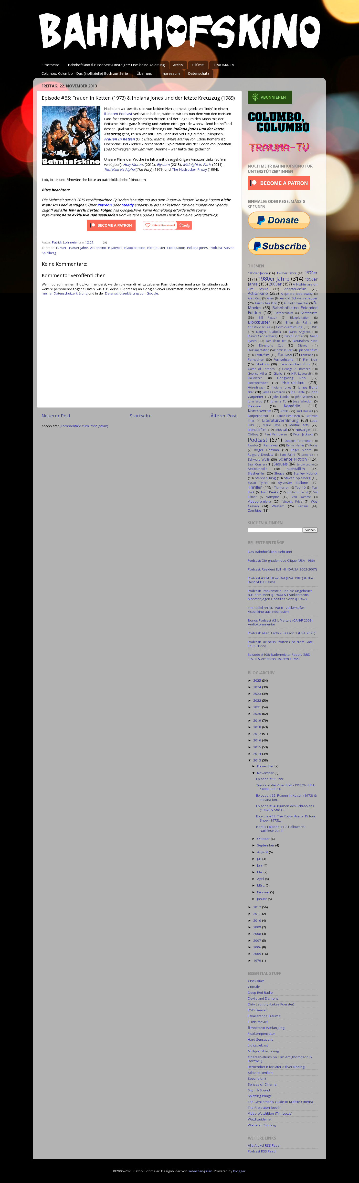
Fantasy (285, 354)
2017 (257, 733)
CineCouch (256, 981)
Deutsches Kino (305, 340)
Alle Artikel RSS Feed (263, 1145)
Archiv (178, 64)
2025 (257, 680)
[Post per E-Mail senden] (104, 242)
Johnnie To (278, 401)
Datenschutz (198, 73)
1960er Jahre (286, 273)
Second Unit (257, 1078)
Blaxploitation (134, 247)
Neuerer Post (56, 415)
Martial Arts (299, 425)
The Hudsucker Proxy (189, 169)
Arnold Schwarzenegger (298, 298)
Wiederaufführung (262, 1125)
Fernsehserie (284, 359)
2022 (257, 700)
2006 (257, 947)
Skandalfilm (296, 468)
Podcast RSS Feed (261, 1151)
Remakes (271, 445)
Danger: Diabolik (268, 332)
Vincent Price (292, 501)
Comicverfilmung (289, 327)
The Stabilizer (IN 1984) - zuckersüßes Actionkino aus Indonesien (277, 609)
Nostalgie (303, 429)
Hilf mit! (198, 64)
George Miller (257, 373)
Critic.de (254, 986)
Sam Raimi (287, 455)
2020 (257, 713)
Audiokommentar (296, 303)
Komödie (292, 406)
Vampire (272, 497)
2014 (257, 753)
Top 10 (300, 488)
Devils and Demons (263, 998)
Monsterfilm (257, 429)
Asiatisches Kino (266, 303)
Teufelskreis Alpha (119, 169)
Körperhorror (258, 415)
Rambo (253, 445)
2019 (257, 720)
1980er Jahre (78, 247)
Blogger (239, 1171)
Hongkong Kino (291, 378)
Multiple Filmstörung (263, 1051)
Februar (263, 892)
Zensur (302, 506)
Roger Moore (301, 450)
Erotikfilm (262, 355)
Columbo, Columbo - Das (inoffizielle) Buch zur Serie (85, 73)
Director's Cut (271, 345)
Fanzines (307, 355)
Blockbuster (156, 247)
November (266, 773)
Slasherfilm (256, 473)
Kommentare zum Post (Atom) (84, 426)
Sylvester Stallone (293, 482)
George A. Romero (296, 369)
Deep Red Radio (260, 992)
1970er (60, 247)
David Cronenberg (262, 336)
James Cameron (274, 392)
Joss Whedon (302, 401)
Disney (302, 345)
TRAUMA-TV (223, 64)
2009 (257, 927)
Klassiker (255, 406)
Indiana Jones (197, 247)
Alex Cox (254, 298)
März (261, 885)
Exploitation (176, 247)
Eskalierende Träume (264, 1016)
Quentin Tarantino (298, 441)
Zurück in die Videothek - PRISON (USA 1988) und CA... (285, 787)
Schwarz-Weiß (258, 459)
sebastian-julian (200, 1171)
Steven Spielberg (297, 478)
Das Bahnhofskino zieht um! (270, 551)
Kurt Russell (304, 411)
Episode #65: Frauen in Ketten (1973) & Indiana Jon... (286, 797)
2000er (275, 284)
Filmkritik (262, 364)
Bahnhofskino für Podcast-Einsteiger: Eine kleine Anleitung (116, 64)
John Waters (304, 397)
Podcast (216, 247)
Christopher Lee (259, 327)
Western (278, 506)
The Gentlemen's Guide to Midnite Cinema (280, 1101)
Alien (270, 298)
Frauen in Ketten (119, 139)
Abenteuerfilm (295, 289)
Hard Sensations (260, 1039)
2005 (257, 953)
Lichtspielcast (258, 1045)
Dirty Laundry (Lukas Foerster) (271, 1004)
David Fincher (294, 336)
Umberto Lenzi (297, 492)
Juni (260, 865)
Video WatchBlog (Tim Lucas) (270, 1113)
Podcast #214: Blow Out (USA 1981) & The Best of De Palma (280, 580)
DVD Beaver (257, 1010)
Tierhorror (281, 488)
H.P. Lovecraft (301, 373)
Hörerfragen (256, 387)
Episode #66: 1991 (270, 779)
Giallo (278, 373)
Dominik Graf (283, 350)
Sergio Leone (305, 464)
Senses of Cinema (262, 1084)
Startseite (50, 64)
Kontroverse (259, 410)
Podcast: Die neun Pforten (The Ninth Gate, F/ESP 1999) (281, 644)
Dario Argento (299, 332)
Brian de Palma (298, 322)
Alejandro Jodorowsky (297, 294)
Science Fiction (293, 459)
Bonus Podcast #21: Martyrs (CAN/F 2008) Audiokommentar (280, 622)
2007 (257, 940)
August (263, 852)
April (261, 879)
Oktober (264, 838)
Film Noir (310, 359)
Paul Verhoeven (276, 434)
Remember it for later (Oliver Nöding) (276, 1067)
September (266, 845)
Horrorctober (258, 382)
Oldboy (253, 434)
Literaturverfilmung (280, 420)
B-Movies (115, 247)
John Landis (281, 397)
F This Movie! (258, 1022)
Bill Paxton (268, 318)
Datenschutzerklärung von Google (131, 293)
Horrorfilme (293, 382)
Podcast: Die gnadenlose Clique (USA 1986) (281, 560)
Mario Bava (272, 425)
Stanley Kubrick (305, 473)
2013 (257, 760)
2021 (257, 707)
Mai (260, 872)
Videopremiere (259, 501)
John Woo (255, 401)
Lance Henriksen (288, 416)
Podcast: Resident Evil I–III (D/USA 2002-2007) (282, 569)
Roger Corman (266, 450)
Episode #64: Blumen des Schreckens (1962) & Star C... (285, 808)
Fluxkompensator (261, 1033)
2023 (257, 693)
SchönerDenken (260, 1072)
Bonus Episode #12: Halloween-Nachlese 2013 (280, 828)
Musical (281, 429)
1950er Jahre (258, 273)
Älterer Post (224, 415)
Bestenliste (309, 313)
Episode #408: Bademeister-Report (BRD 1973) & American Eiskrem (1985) (279, 656)
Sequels (281, 464)
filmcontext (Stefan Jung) (266, 1027)
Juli (259, 858)
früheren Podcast (118, 113)
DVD (314, 327)
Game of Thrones (261, 369)
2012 (257, 907)
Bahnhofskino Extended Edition (282, 310)
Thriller (255, 487)
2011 (257, 913)
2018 (257, 727)
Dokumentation (258, 350)
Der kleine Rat (276, 341)
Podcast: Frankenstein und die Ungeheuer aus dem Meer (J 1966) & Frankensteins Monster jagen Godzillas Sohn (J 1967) (280, 595)
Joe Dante (298, 392)
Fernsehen (256, 359)
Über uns (144, 73)
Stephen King (265, 478)
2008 (257, 933)
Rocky (313, 445)
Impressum (170, 73)
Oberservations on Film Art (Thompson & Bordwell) (280, 1059)
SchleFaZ (307, 454)
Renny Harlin (295, 445)
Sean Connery (257, 464)
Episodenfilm (307, 350)
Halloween (255, 378)
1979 (257, 960)
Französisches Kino (294, 364)
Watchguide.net (259, 1119)
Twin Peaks (269, 492)
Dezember (266, 766)
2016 (257, 740)
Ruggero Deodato (261, 455)
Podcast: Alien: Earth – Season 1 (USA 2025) (281, 633)
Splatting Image (260, 1096)
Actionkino (98, 247)
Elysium (163, 164)
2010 (257, 920)
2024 (257, 687)
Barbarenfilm (284, 313)
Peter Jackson (303, 434)
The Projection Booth (264, 1107)
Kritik (284, 411)
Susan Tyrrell (258, 483)
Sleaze (279, 473)
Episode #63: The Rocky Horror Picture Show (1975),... (285, 818)
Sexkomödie (257, 468)
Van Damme (301, 497)
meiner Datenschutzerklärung (64, 293)
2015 (257, 747)
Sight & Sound (259, 1090)
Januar (262, 899)
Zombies (255, 510)
